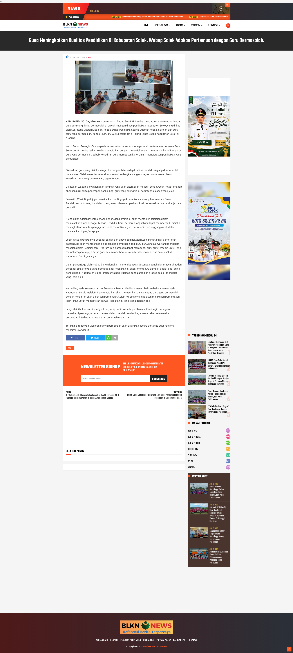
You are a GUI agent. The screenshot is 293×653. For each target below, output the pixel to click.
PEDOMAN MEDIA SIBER (130, 640)
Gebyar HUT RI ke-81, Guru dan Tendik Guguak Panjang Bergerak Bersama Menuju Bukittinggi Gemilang (222, 17)
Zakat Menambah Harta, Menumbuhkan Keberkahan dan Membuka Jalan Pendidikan (219, 557)
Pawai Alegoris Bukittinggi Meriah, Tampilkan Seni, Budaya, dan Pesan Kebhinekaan (138, 17)
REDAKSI (114, 640)
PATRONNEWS (179, 640)
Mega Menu (213, 25)
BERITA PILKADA (194, 437)
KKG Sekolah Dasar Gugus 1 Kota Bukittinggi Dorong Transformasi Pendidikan (218, 409)
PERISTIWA (192, 455)
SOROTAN (191, 468)
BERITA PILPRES (194, 443)
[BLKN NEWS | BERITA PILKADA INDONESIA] (146, 633)
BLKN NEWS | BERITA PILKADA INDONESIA (153, 646)
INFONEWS (192, 640)
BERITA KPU (192, 431)
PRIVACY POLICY (163, 640)
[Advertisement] (124, 425)
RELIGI (190, 461)
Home (145, 25)
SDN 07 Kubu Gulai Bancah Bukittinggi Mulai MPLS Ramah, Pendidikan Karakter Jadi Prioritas (219, 365)
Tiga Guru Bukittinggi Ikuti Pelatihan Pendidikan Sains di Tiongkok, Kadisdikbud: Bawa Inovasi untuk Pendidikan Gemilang (218, 347)
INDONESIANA (193, 449)
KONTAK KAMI (102, 640)
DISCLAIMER (148, 640)
